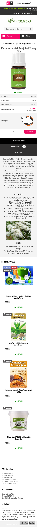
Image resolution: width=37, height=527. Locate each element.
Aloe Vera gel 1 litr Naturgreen (18, 343)
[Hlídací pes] (27, 120)
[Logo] (18, 22)
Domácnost (20, 43)
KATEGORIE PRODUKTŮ (11, 43)
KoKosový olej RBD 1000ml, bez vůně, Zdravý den (18, 438)
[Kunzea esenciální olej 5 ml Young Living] (18, 53)
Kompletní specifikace (18, 141)
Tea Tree (24, 173)
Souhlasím (32, 523)
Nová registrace (27, 13)
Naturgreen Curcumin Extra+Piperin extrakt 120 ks (18, 391)
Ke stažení (18, 152)
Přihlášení (16, 13)
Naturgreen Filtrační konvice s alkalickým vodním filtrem (18, 297)
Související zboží (18, 146)
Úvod (3, 43)
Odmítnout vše (24, 523)
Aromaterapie (27, 43)
